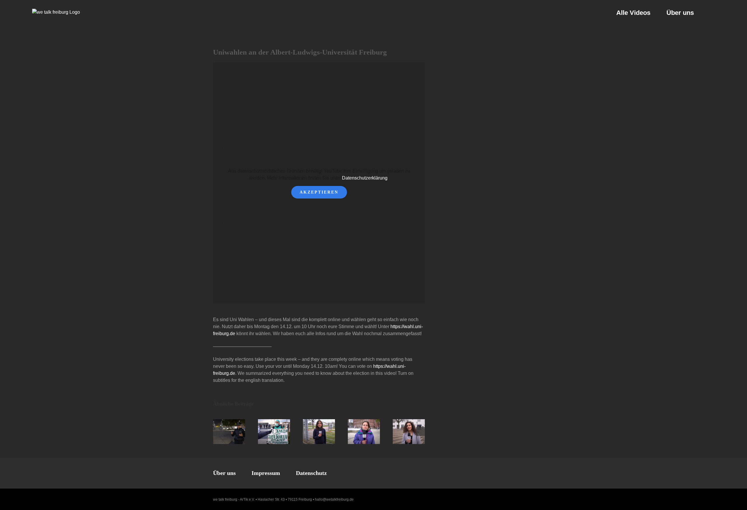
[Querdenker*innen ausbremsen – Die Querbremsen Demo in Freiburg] (274, 431)
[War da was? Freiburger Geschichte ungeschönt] (364, 431)
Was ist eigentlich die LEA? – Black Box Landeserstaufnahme (313, 431)
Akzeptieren (319, 192)
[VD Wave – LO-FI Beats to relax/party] (229, 431)
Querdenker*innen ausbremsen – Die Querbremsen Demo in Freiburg (269, 431)
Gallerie (234, 431)
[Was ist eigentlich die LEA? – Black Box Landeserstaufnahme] (319, 431)
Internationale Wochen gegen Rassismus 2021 (403, 431)
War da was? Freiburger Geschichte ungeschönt (358, 431)
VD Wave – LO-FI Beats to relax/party (224, 431)
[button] (712, 13)
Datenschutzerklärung (365, 177)
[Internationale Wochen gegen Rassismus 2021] (409, 431)
